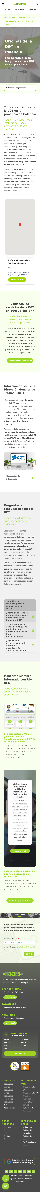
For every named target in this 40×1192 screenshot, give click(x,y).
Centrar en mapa (17, 279)
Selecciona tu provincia (16, 88)
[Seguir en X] (24, 1171)
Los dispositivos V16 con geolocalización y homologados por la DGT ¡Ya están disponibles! (20, 738)
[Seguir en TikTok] (15, 1171)
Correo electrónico (11, 939)
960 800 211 (9, 997)
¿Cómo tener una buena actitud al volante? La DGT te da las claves (20, 790)
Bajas (7, 9)
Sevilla (23, 1042)
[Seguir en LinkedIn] (29, 1171)
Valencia (7, 1042)
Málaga (6, 1045)
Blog (6, 1139)
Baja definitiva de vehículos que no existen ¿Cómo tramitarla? (20, 874)
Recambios (19, 9)
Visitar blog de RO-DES (19, 900)
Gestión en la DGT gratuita (15, 992)
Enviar (29, 954)
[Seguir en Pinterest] (33, 1171)
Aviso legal (27, 1127)
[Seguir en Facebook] (6, 1171)
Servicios (7, 1130)
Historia (7, 1133)
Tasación (32, 9)
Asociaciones (9, 1108)
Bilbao (23, 1045)
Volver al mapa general (19, 361)
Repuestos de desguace (14, 1018)
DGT (14, 18)
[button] (20, 225)
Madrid (6, 1039)
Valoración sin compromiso (15, 1007)
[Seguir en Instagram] (11, 1171)
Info (9, 18)
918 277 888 (9, 1023)
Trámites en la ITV (30, 1093)
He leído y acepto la (20, 948)
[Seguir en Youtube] (20, 1171)
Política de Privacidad (28, 947)
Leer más (19, 851)
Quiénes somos (10, 1127)
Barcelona (25, 1039)
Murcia (6, 1049)
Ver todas (20, 1053)
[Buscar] (37, 4)
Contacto (7, 1136)
